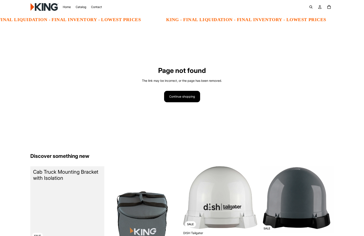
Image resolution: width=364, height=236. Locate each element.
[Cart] (329, 7)
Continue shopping (182, 96)
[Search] (311, 7)
